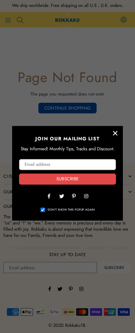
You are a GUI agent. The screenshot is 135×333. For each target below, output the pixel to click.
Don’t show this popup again (71, 210)
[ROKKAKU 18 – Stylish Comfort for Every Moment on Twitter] (61, 195)
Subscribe (67, 179)
